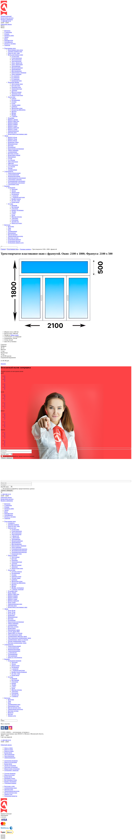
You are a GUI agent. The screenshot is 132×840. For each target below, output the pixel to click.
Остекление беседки (14, 241)
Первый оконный (6, 16)
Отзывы (6, 34)
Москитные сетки (16, 108)
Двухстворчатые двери (15, 635)
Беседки (10, 714)
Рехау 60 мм (11, 610)
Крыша (13, 683)
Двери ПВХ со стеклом (15, 633)
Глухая (10, 158)
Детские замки (15, 105)
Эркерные (14, 566)
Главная (3, 249)
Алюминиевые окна (14, 704)
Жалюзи (14, 111)
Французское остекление (12, 769)
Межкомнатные (13, 144)
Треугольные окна (17, 84)
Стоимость (11, 523)
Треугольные (15, 557)
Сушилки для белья (17, 589)
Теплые (10, 168)
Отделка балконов (9, 773)
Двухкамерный (12, 656)
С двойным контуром (18, 197)
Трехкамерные (15, 66)
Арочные (14, 90)
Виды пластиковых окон (15, 55)
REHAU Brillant (13, 124)
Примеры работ (9, 35)
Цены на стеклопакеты (15, 657)
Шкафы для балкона (17, 588)
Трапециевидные (16, 89)
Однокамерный (12, 654)
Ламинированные (13, 131)
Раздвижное (15, 194)
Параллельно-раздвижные (16, 148)
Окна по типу (12, 528)
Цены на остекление (10, 762)
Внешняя (14, 205)
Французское (15, 192)
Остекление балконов (14, 660)
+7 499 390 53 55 (6, 21)
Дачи (9, 228)
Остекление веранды (14, 239)
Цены (6, 39)
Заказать (3, 363)
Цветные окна (12, 132)
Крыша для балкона (17, 210)
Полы (13, 215)
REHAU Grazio (12, 129)
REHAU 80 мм (12, 140)
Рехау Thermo (12, 592)
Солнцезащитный (13, 174)
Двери (6, 136)
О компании (8, 32)
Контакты (7, 30)
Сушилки (14, 116)
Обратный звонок (6, 24)
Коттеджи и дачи (9, 786)
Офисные (11, 163)
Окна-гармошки (16, 74)
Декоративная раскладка (15, 236)
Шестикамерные (16, 71)
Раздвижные (12, 147)
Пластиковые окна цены (15, 50)
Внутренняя (15, 207)
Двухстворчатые (16, 59)
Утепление (14, 208)
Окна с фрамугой (16, 63)
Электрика (14, 218)
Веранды (10, 712)
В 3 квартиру (15, 79)
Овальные (14, 560)
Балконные (11, 615)
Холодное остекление (11, 767)
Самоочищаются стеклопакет (17, 178)
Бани (9, 229)
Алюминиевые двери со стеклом (18, 639)
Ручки (13, 103)
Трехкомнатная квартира (19, 552)
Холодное (14, 189)
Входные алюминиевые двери (17, 643)
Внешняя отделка (9, 778)
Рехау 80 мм (11, 613)
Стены (13, 213)
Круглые (14, 558)
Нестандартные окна (14, 707)
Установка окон (12, 591)
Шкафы (13, 114)
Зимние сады (12, 716)
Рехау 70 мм (11, 612)
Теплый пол (15, 221)
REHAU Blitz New (13, 121)
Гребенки (14, 106)
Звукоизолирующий (14, 176)
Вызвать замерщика (7, 19)
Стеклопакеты (8, 171)
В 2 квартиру (15, 77)
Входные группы (13, 153)
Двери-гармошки (13, 150)
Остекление (11, 187)
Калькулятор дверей (14, 155)
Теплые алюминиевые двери (17, 641)
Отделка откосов (16, 571)
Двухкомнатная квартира (19, 550)
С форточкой (15, 537)
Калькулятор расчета (7, 18)
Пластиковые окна (10, 48)
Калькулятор (15, 202)
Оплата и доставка (10, 43)
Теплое (13, 191)
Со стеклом (11, 160)
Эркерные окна (16, 93)
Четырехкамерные (17, 67)
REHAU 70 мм (12, 139)
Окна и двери (8, 748)
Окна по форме (12, 555)
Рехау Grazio (12, 602)
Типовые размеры (25, 249)
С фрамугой (15, 536)
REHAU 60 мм (12, 137)
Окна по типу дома (14, 53)
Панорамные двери (14, 630)
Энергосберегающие (14, 173)
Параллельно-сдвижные (18, 72)
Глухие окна (15, 56)
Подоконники (15, 100)
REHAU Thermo (13, 119)
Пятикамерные (16, 69)
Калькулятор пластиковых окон (17, 134)
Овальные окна (16, 87)
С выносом (14, 195)
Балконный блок (16, 80)
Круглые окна (15, 85)
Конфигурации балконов (19, 672)
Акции (6, 37)
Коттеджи (7, 225)
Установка (11, 118)
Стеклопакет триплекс (15, 179)
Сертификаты (8, 42)
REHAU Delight (13, 123)
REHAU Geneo (12, 126)
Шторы (13, 113)
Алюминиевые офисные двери (17, 636)
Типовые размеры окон (15, 51)
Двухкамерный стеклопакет (16, 182)
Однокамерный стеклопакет (16, 181)
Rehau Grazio (14, 335)
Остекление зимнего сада (16, 242)
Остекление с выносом (11, 770)
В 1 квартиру (15, 76)
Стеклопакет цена (13, 184)
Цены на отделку (16, 223)
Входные (10, 145)
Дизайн (13, 212)
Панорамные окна (13, 706)
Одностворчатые (16, 58)
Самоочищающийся (14, 651)
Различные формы (13, 82)
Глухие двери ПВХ (14, 631)
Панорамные (12, 157)
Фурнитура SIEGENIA (18, 110)
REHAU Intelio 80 (13, 127)
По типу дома (15, 200)
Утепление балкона (10, 783)
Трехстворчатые (16, 61)
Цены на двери (9, 751)
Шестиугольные (16, 92)
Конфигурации (16, 199)
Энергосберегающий (14, 646)
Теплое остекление (10, 765)
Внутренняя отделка (10, 780)
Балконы (7, 186)
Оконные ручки (16, 576)
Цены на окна (8, 749)
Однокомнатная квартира (19, 549)
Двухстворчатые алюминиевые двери (19, 638)
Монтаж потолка (16, 217)
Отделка (10, 204)
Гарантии (7, 45)
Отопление (14, 220)
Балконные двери (13, 142)
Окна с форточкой (17, 64)
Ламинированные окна (15, 604)
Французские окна (17, 95)
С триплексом (12, 652)
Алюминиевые (12, 152)
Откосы (13, 98)
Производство (8, 40)
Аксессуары (11, 97)
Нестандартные (12, 234)
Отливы (13, 102)
